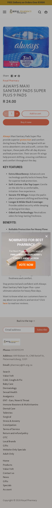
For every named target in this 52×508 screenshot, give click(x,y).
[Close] (46, 236)
